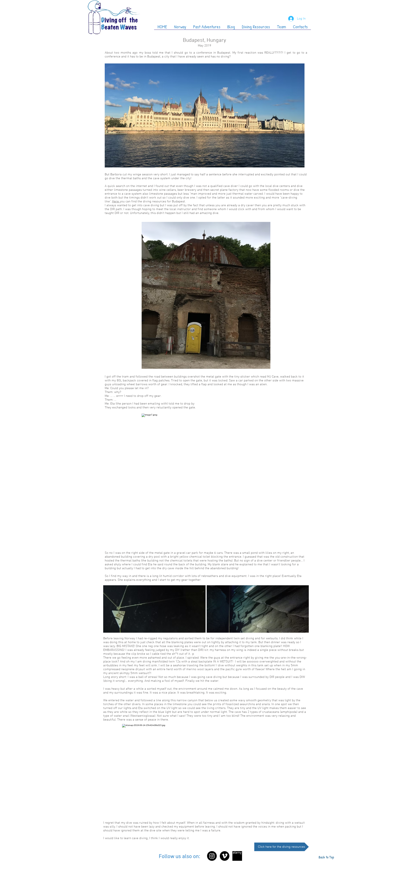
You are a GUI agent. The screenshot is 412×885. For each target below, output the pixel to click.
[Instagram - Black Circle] (212, 856)
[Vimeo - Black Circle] (224, 856)
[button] (154, 609)
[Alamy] (237, 856)
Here (116, 201)
